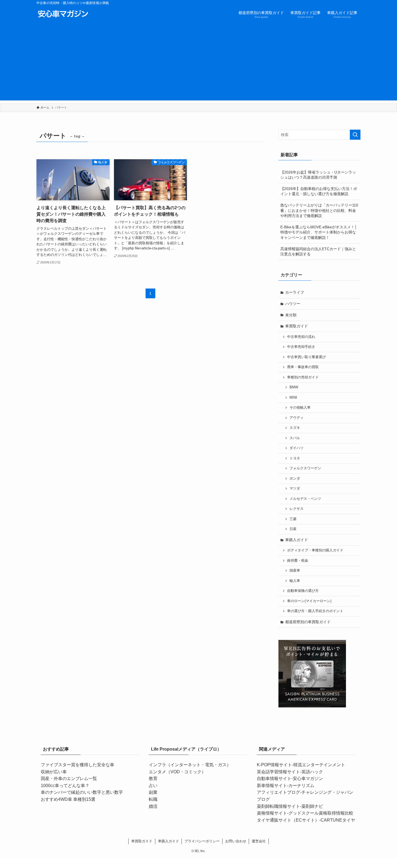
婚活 (153, 806)
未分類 (291, 315)
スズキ (295, 428)
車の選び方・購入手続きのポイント (315, 611)
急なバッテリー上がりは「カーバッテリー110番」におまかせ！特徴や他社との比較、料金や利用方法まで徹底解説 (319, 210)
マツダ (295, 488)
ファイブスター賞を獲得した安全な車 (77, 764)
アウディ (297, 418)
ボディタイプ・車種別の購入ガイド (315, 550)
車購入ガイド (296, 540)
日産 (293, 529)
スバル (295, 438)
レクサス (297, 509)
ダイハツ (297, 448)
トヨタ (295, 458)
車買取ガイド (296, 326)
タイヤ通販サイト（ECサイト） (288, 820)
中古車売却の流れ (301, 337)
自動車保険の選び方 (303, 591)
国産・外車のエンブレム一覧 (69, 778)
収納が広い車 (54, 771)
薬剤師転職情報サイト (278, 806)
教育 (153, 778)
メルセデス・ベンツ (305, 499)
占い (153, 785)
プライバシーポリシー (202, 841)
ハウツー (292, 303)
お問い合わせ (235, 841)
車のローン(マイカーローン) (309, 601)
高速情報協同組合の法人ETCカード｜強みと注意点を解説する (318, 251)
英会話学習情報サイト (278, 771)
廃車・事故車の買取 (303, 367)
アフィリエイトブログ (278, 792)
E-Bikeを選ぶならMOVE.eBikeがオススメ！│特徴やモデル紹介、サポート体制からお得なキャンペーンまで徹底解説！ (318, 232)
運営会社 (259, 841)
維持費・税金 (297, 560)
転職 (153, 799)
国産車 (295, 570)
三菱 (293, 519)
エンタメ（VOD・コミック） (177, 771)
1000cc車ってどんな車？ (65, 785)
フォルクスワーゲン (305, 468)
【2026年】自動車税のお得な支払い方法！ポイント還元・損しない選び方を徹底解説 (318, 191)
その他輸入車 (300, 407)
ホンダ (295, 478)
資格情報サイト (272, 813)
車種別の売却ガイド (303, 377)
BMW (294, 387)
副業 (153, 792)
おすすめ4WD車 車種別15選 (68, 799)
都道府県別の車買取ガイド (308, 622)
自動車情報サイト (274, 778)
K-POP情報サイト (274, 764)
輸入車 (295, 581)
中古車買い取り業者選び (306, 357)
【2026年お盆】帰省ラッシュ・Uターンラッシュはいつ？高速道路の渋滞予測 (318, 175)
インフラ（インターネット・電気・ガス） (190, 764)
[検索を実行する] (355, 135)
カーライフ (294, 292)
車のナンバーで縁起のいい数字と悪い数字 (82, 792)
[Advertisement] (198, 62)
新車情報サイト (272, 785)
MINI (293, 397)
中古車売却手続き (301, 347)
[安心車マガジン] (62, 14)
